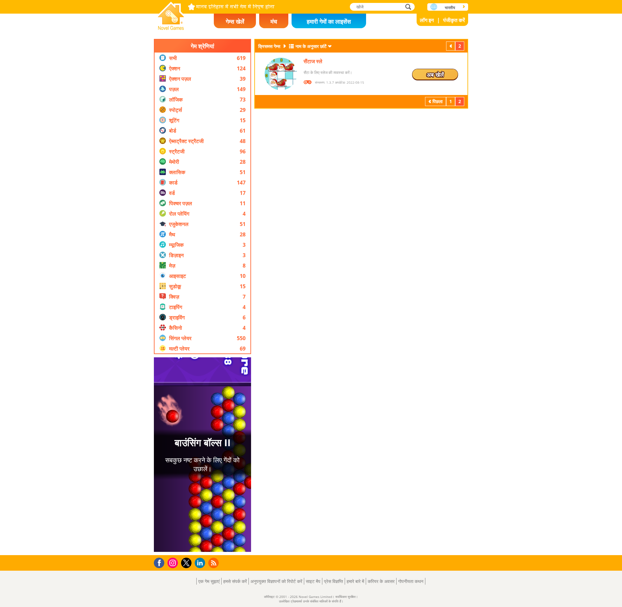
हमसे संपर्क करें (235, 581)
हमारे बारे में (355, 581)
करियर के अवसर (381, 581)
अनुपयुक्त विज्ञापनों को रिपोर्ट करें (276, 581)
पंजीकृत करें (454, 20)
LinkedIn (201, 563)
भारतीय (450, 7)
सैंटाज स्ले (313, 61)
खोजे (408, 6)
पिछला (451, 46)
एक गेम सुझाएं (209, 581)
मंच (274, 21)
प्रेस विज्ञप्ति (333, 581)
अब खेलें (435, 74)
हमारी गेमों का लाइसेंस (329, 21)
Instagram (173, 562)
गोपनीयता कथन (410, 581)
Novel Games (171, 14)
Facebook (160, 562)
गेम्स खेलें (235, 21)
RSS (214, 562)
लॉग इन (427, 20)
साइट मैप (313, 581)
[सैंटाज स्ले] (281, 74)
